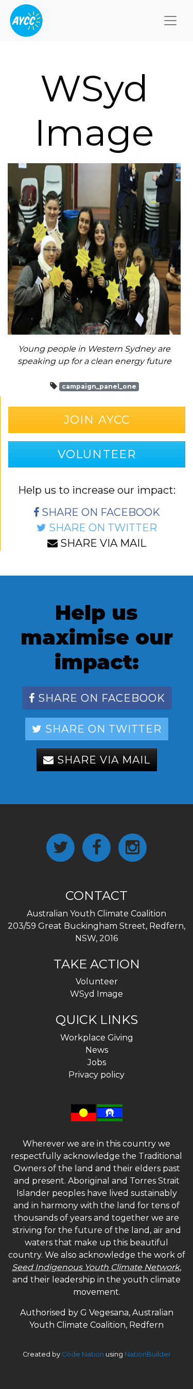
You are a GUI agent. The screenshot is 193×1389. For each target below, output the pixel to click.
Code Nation (83, 1354)
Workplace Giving (96, 1038)
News (96, 1050)
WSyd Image (96, 994)
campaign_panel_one (99, 386)
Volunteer (97, 454)
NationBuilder (148, 1354)
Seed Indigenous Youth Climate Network (96, 1267)
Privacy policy (96, 1075)
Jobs (96, 1062)
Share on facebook (99, 512)
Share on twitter (101, 528)
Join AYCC (97, 420)
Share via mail (102, 543)
